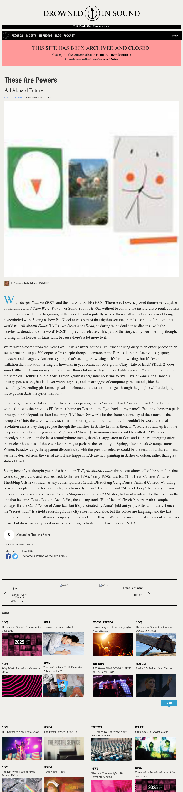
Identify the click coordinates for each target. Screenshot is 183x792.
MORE (169, 703)
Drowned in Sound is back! (59, 627)
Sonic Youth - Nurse (55, 771)
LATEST (6, 613)
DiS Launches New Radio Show (20, 731)
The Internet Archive (108, 58)
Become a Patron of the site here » (44, 555)
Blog (58, 35)
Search (175, 35)
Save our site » (91, 26)
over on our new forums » (112, 54)
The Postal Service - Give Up (60, 731)
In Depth (31, 35)
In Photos (45, 35)
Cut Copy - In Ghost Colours (151, 731)
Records (17, 35)
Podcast (69, 35)
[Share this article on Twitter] (15, 556)
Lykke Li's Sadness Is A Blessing (154, 668)
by (20, 283)
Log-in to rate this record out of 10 (18, 544)
